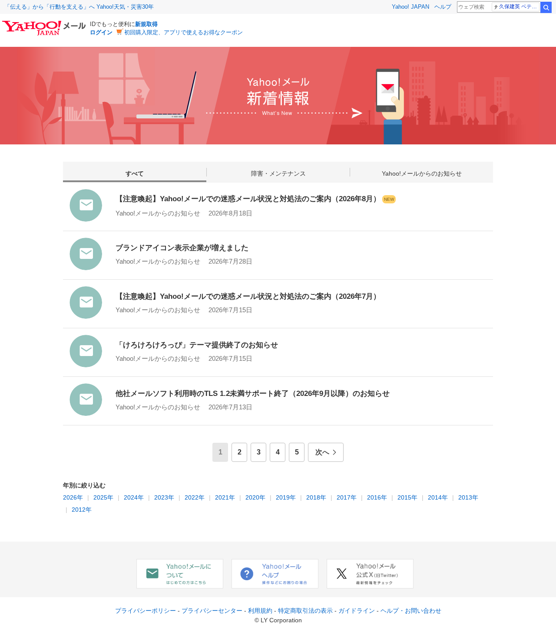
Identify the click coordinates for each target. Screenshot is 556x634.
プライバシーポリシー (146, 610)
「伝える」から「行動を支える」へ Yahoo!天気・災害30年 (79, 6)
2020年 (254, 497)
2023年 (163, 497)
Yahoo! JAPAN (410, 6)
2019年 (285, 497)
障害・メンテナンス (278, 173)
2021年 (224, 497)
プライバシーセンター (213, 610)
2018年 (315, 497)
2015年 (406, 497)
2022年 (194, 497)
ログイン (101, 32)
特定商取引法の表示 (306, 610)
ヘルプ (442, 6)
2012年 (81, 509)
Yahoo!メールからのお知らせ (422, 173)
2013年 (467, 497)
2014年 (437, 497)
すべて (135, 173)
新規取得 (146, 24)
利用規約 (261, 610)
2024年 (133, 497)
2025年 (102, 497)
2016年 (376, 497)
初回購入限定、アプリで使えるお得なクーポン (183, 32)
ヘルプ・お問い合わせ (411, 610)
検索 (546, 7)
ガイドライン (357, 610)
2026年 (73, 497)
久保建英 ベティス (519, 6)
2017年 (346, 497)
